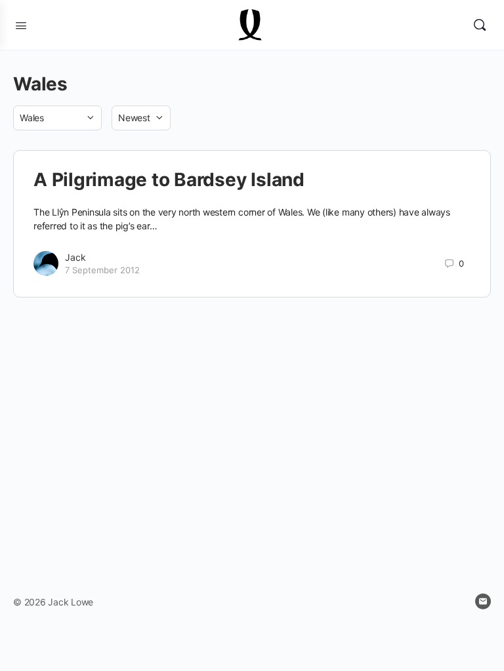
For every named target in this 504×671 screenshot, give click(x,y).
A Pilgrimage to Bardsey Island (168, 179)
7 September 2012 (102, 270)
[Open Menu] (21, 24)
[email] (483, 601)
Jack (75, 257)
